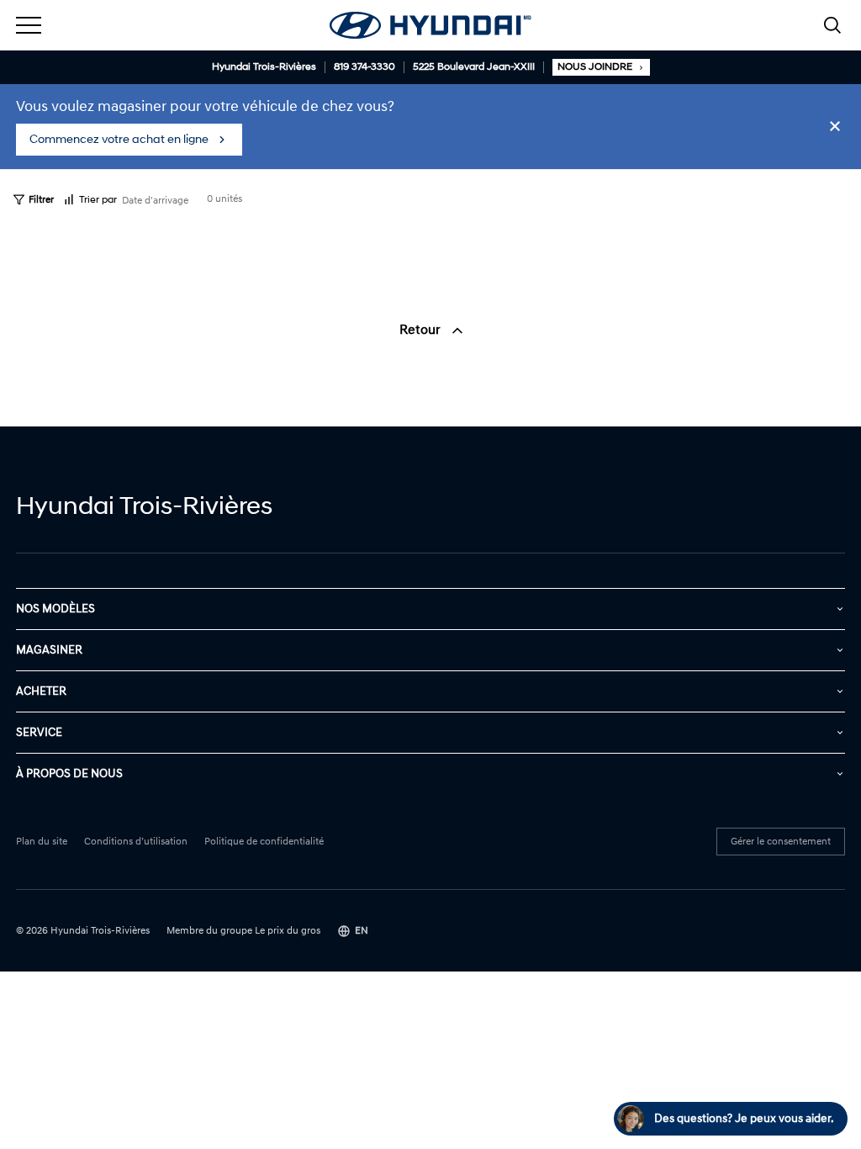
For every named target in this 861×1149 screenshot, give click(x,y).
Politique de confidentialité (264, 842)
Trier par (98, 199)
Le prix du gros (287, 930)
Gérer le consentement (781, 841)
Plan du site (41, 842)
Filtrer (41, 199)
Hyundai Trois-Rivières (264, 67)
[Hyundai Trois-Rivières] (430, 25)
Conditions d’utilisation (136, 842)
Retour (421, 329)
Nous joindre (594, 67)
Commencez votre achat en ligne (119, 139)
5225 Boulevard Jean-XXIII (474, 67)
